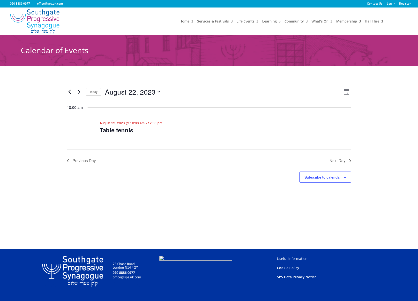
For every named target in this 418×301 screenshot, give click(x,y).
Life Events (245, 21)
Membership (346, 21)
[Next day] (79, 92)
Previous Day (84, 160)
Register (405, 4)
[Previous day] (70, 92)
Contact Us (374, 4)
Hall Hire (372, 21)
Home (184, 21)
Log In (391, 4)
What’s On (320, 21)
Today (93, 92)
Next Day (337, 160)
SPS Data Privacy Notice (296, 277)
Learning (269, 21)
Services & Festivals (213, 21)
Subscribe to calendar (323, 177)
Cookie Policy (288, 267)
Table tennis (116, 130)
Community (294, 21)
